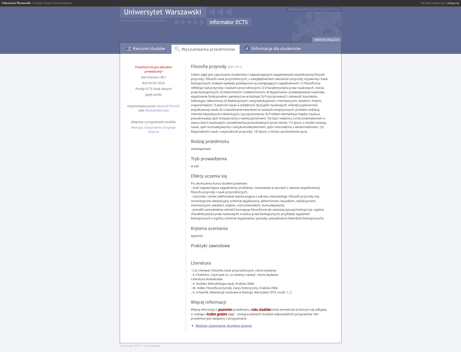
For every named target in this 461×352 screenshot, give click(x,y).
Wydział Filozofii (168, 106)
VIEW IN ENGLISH (326, 39)
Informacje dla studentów (276, 48)
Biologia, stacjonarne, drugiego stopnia (153, 129)
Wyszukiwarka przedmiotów (208, 49)
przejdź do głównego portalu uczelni (143, 20)
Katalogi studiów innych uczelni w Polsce (314, 9)
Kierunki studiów (149, 48)
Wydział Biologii (156, 110)
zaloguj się (453, 2)
